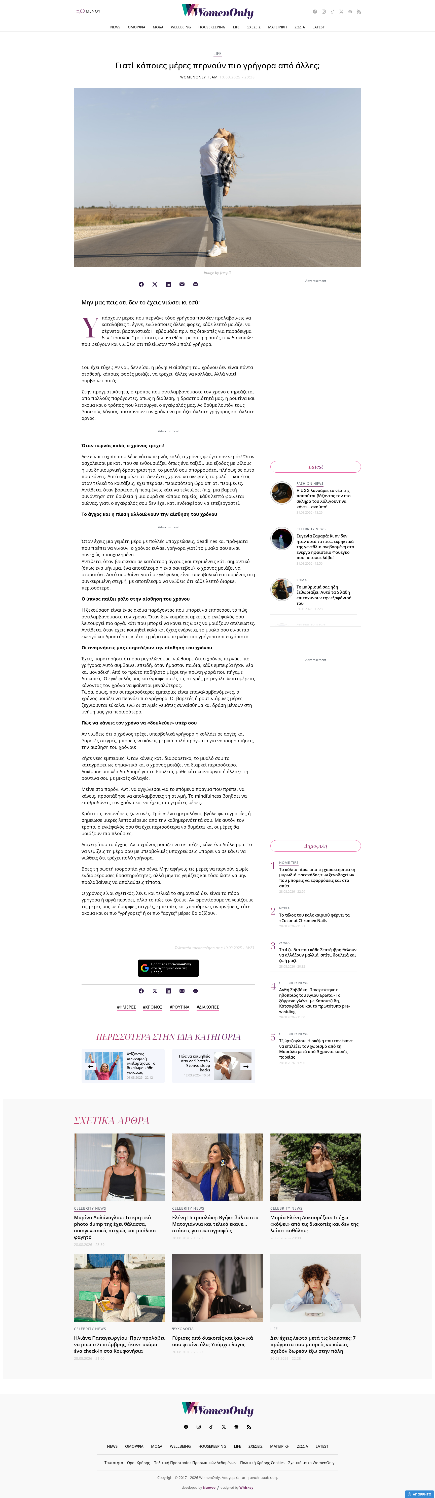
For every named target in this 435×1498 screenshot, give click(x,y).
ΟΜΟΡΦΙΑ (136, 27)
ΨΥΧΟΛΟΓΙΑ (183, 1328)
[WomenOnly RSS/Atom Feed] (357, 12)
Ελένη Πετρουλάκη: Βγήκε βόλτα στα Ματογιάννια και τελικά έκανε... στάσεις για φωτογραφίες (215, 1224)
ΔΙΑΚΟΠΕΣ (209, 1007)
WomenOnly (217, 1409)
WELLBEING (181, 27)
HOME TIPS (289, 862)
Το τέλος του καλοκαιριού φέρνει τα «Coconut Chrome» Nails (314, 917)
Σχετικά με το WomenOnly (311, 1462)
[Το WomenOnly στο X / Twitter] (339, 12)
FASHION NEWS (310, 483)
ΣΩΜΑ (302, 580)
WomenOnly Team (199, 77)
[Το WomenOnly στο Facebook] (313, 12)
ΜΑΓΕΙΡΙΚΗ (277, 27)
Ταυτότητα (113, 1462)
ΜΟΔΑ (158, 27)
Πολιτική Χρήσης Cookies (262, 1462)
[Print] (195, 284)
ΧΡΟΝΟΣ (154, 1007)
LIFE (236, 27)
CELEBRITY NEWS (311, 529)
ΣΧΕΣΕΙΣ (254, 27)
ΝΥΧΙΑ (284, 908)
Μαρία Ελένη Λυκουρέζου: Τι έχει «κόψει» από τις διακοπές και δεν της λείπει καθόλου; (314, 1224)
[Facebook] (141, 284)
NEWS (115, 27)
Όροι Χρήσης (138, 1462)
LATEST (318, 27)
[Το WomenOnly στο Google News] (348, 12)
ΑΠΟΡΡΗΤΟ (422, 1494)
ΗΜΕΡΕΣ (128, 1007)
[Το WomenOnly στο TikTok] (331, 12)
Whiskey (246, 1487)
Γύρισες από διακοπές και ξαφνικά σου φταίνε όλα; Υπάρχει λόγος (212, 1341)
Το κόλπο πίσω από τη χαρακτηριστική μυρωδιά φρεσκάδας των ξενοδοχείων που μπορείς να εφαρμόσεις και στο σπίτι (317, 878)
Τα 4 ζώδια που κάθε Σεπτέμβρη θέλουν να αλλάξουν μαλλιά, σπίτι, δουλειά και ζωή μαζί (317, 955)
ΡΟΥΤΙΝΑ (180, 1007)
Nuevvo (209, 1487)
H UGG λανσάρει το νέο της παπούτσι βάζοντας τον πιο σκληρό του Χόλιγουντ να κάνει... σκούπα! (324, 499)
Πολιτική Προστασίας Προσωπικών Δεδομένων (195, 1462)
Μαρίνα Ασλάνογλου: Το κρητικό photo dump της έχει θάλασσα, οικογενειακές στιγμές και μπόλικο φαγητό (115, 1227)
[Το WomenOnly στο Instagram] (322, 12)
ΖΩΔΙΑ (300, 27)
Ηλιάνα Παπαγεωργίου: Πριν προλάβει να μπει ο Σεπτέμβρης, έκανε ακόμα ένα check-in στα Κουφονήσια (119, 1344)
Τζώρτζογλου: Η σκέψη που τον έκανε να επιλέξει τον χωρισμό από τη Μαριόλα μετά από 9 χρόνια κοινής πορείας (316, 1049)
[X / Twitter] (155, 284)
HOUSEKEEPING (211, 27)
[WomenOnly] (217, 11)
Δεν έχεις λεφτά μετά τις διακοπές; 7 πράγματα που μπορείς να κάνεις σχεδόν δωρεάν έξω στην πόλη (313, 1344)
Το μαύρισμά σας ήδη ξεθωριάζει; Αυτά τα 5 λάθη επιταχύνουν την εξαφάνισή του (324, 595)
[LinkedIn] (168, 284)
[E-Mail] (182, 284)
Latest (316, 466)
